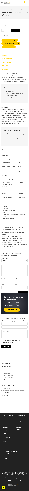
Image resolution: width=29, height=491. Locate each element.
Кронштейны (6, 388)
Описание (5, 55)
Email (17, 284)
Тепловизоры (6, 363)
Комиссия (5, 399)
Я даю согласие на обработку (14, 279)
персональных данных (8, 342)
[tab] (14, 55)
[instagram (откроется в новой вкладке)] (13, 462)
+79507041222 (12, 309)
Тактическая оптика (8, 385)
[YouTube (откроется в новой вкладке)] (11, 462)
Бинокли (18, 9)
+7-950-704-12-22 (9, 458)
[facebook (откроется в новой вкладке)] (18, 462)
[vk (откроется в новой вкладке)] (16, 462)
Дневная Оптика (10, 9)
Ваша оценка (5, 258)
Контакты (5, 430)
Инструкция (5, 35)
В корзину (15, 30)
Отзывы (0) (5, 69)
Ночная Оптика (6, 366)
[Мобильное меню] (26, 3)
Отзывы (4, 433)
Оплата (4, 441)
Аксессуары (5, 392)
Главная (3, 9)
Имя (2, 284)
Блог (4, 421)
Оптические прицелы (9, 375)
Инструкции (6, 427)
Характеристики (7, 58)
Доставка (5, 65)
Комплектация (6, 62)
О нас (4, 419)
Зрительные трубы (8, 377)
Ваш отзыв (4, 263)
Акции (4, 447)
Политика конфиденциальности (15, 486)
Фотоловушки (6, 395)
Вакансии (5, 424)
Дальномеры (7, 373)
